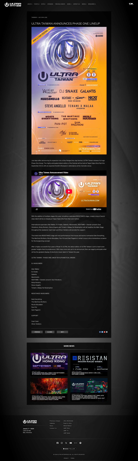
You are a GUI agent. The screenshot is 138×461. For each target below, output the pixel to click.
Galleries (52, 423)
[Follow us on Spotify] (80, 443)
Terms (72, 458)
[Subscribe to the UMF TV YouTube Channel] (71, 443)
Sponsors (50, 4)
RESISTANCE (67, 426)
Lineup (29, 4)
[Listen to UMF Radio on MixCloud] (75, 443)
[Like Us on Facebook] (57, 443)
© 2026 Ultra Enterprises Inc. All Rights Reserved (69, 454)
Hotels (43, 4)
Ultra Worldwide (68, 421)
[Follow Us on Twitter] (66, 443)
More (68, 4)
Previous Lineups (60, 4)
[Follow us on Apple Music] (69, 449)
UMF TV (65, 430)
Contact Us (76, 4)
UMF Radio (66, 433)
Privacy (66, 458)
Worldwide (91, 4)
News (51, 426)
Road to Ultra (67, 423)
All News (49, 332)
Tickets (36, 4)
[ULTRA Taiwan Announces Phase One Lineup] (69, 154)
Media (83, 4)
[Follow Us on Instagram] (62, 443)
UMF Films (66, 428)
